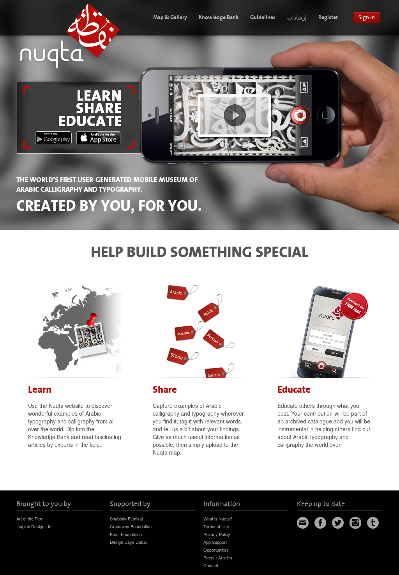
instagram (355, 523)
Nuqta (72, 35)
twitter (338, 523)
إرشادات (297, 17)
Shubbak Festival (126, 518)
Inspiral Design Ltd (33, 526)
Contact (210, 565)
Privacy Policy (216, 534)
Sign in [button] (366, 17)
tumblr (373, 523)
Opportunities (216, 550)
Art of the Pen (29, 518)
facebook (320, 523)
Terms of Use (216, 526)
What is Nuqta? (217, 518)
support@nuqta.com (303, 523)
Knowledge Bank (218, 17)
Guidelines (262, 17)
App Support (215, 542)
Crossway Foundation (131, 526)
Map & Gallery (170, 17)
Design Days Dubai (128, 542)
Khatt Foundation (126, 534)
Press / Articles (217, 557)
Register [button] (328, 17)
